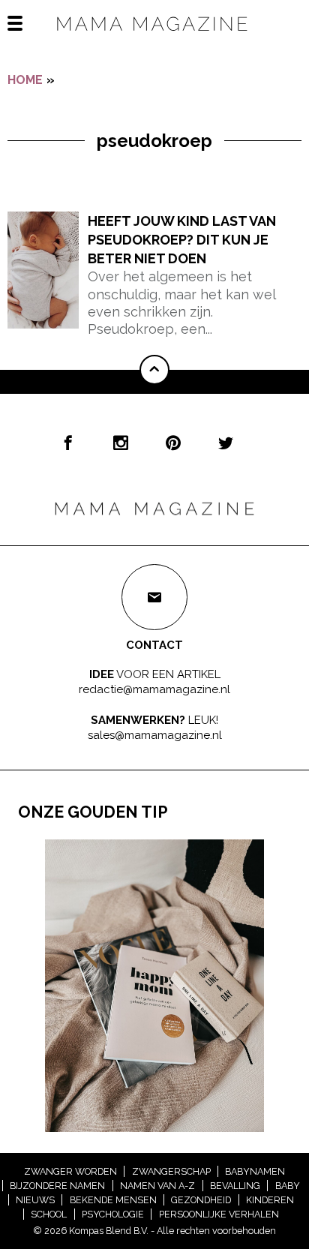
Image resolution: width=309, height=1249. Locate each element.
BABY (287, 1185)
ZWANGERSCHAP (171, 1171)
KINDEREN (270, 1199)
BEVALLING (235, 1185)
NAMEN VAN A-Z (157, 1185)
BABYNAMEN (255, 1171)
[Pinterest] (173, 442)
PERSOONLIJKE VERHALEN (219, 1214)
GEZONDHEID (201, 1199)
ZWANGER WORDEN (70, 1171)
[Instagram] (121, 442)
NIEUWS (35, 1199)
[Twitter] (225, 442)
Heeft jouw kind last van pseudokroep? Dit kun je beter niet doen (182, 239)
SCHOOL (49, 1214)
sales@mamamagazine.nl (155, 735)
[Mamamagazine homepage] (154, 37)
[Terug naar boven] (155, 370)
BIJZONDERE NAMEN (57, 1185)
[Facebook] (68, 442)
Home (25, 80)
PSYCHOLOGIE (113, 1214)
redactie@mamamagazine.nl (154, 688)
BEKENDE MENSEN (113, 1199)
